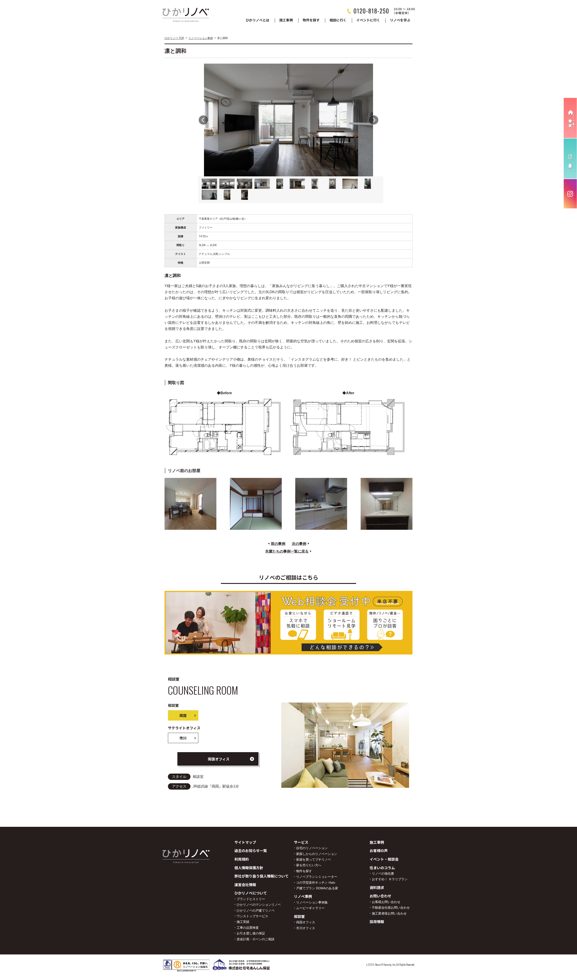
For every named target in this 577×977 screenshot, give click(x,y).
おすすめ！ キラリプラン (390, 879)
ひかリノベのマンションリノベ (259, 904)
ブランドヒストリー (251, 899)
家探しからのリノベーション (316, 854)
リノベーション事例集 (312, 902)
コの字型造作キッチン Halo (315, 882)
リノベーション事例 (200, 38)
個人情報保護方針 (248, 867)
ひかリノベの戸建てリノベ (256, 910)
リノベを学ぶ (400, 20)
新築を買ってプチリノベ (313, 859)
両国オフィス (218, 759)
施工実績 (243, 922)
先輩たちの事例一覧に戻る (287, 551)
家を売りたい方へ (308, 865)
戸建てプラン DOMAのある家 (317, 888)
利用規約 (241, 859)
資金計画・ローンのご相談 (256, 939)
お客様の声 (379, 850)
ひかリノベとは (257, 20)
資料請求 (377, 887)
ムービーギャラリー (310, 908)
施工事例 (286, 20)
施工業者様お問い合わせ (389, 913)
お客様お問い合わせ (386, 902)
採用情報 (377, 921)
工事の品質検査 (248, 927)
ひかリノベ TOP (174, 38)
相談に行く (338, 20)
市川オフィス (305, 928)
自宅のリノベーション (312, 848)
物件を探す (311, 20)
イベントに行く (368, 20)
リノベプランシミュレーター (316, 876)
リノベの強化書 (383, 873)
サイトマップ (245, 842)
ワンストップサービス (252, 916)
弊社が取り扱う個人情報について (261, 876)
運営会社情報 (245, 884)
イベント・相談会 (384, 859)
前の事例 (278, 544)
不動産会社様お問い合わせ (391, 907)
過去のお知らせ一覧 (250, 850)
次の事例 (299, 544)
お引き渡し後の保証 (251, 933)
